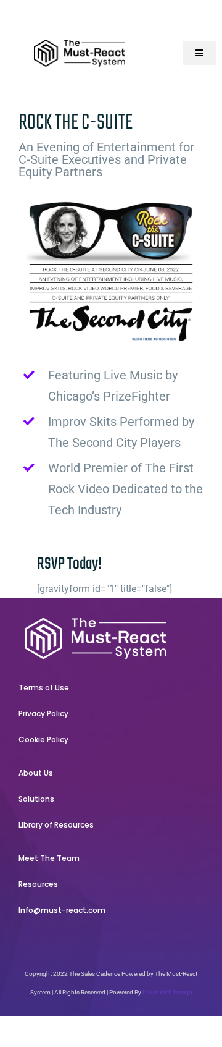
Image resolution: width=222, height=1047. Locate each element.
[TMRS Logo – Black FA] (79, 44)
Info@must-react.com (61, 910)
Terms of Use (43, 687)
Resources (38, 884)
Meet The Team (49, 858)
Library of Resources (56, 825)
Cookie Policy (43, 739)
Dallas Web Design (167, 992)
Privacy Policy (43, 713)
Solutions (36, 799)
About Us (35, 773)
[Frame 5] (95, 623)
